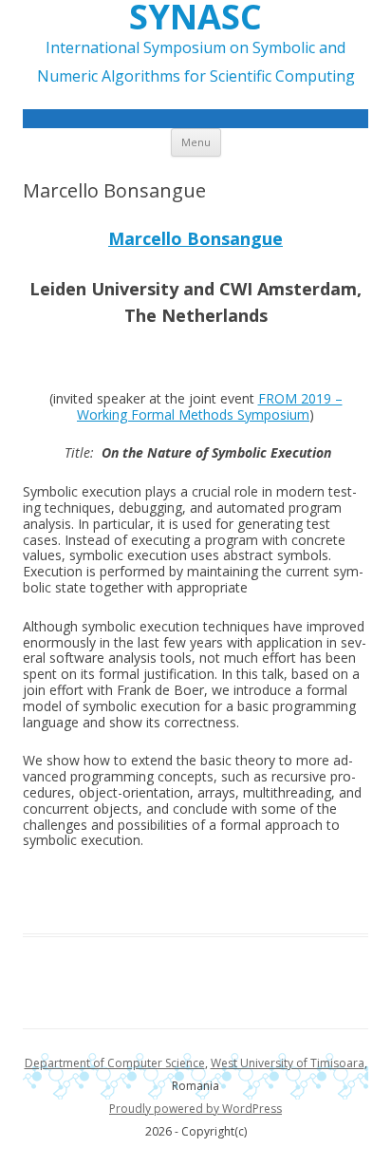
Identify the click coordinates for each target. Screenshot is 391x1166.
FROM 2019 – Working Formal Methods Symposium (210, 406)
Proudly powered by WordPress (195, 1108)
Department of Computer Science (115, 1063)
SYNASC (195, 17)
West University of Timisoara (287, 1063)
